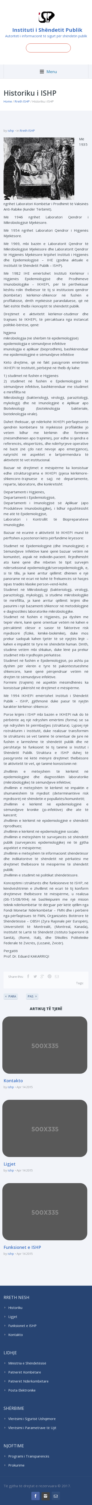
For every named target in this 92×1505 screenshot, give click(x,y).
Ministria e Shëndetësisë (27, 1363)
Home (8, 101)
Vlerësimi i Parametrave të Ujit (32, 1427)
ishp (11, 130)
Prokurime (16, 1465)
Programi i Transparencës (28, 1456)
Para (12, 996)
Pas (30, 996)
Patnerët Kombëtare (24, 1372)
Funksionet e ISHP (22, 1247)
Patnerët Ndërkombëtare (28, 1381)
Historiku (15, 1307)
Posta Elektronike (22, 1390)
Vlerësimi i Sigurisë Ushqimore (32, 1418)
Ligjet (10, 1164)
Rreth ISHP (22, 101)
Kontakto (13, 1080)
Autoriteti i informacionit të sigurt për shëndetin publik (46, 36)
